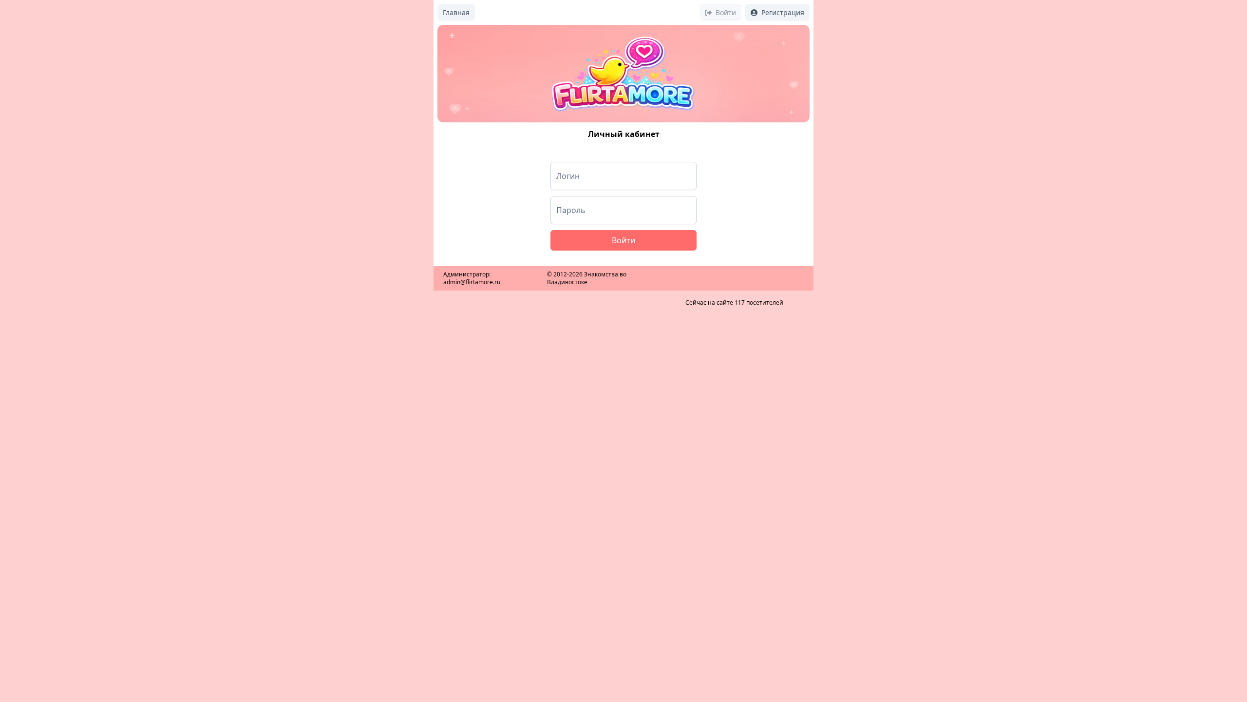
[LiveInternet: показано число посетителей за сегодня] (734, 271)
